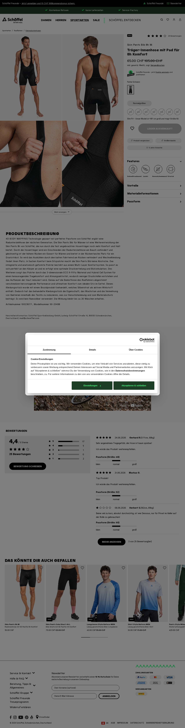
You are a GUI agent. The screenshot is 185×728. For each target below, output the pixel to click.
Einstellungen (90, 385)
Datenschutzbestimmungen (130, 370)
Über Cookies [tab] (136, 349)
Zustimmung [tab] (49, 349)
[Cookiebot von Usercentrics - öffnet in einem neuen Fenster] (141, 340)
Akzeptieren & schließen (134, 385)
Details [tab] (92, 349)
